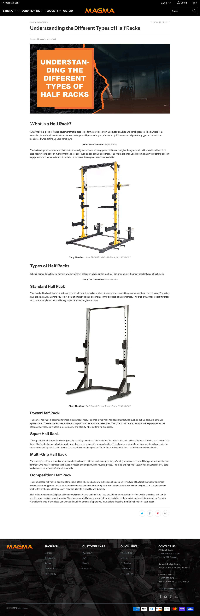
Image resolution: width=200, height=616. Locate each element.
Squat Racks (111, 144)
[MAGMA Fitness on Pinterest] (171, 597)
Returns (85, 563)
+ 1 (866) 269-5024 (10, 3)
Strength (10, 10)
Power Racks (111, 279)
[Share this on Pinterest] (158, 513)
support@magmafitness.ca (169, 589)
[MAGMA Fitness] (100, 10)
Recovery (51, 10)
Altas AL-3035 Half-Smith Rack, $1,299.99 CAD (108, 257)
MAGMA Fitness (20, 608)
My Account (87, 553)
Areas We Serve (127, 574)
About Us (124, 558)
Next (165, 22)
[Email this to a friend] (166, 513)
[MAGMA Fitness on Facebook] (160, 597)
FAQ (84, 558)
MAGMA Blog (126, 553)
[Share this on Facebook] (150, 513)
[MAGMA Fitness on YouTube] (166, 597)
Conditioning (31, 10)
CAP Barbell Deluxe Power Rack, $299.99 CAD (108, 406)
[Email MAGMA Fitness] (176, 597)
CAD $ (164, 3)
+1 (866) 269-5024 (166, 578)
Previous (156, 22)
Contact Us (87, 568)
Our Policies (125, 563)
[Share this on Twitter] (142, 513)
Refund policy (50, 574)
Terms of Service (52, 568)
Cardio (68, 10)
